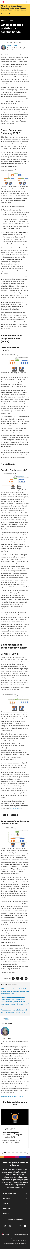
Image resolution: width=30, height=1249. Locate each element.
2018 (6, 1019)
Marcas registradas (11, 1238)
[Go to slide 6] (25, 1152)
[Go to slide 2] (9, 1152)
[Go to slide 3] (13, 1152)
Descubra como (7, 1182)
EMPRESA (4, 21)
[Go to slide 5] (21, 1152)
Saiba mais (4, 14)
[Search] (24, 2)
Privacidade (7, 1241)
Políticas (22, 1238)
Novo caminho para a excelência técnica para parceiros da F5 (12, 1135)
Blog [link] (11, 21)
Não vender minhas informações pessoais (15, 1243)
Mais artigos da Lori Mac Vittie (11, 1096)
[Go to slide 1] (5, 1152)
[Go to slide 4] (17, 1152)
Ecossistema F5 (9, 1128)
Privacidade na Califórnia (19, 1241)
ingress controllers (15, 808)
